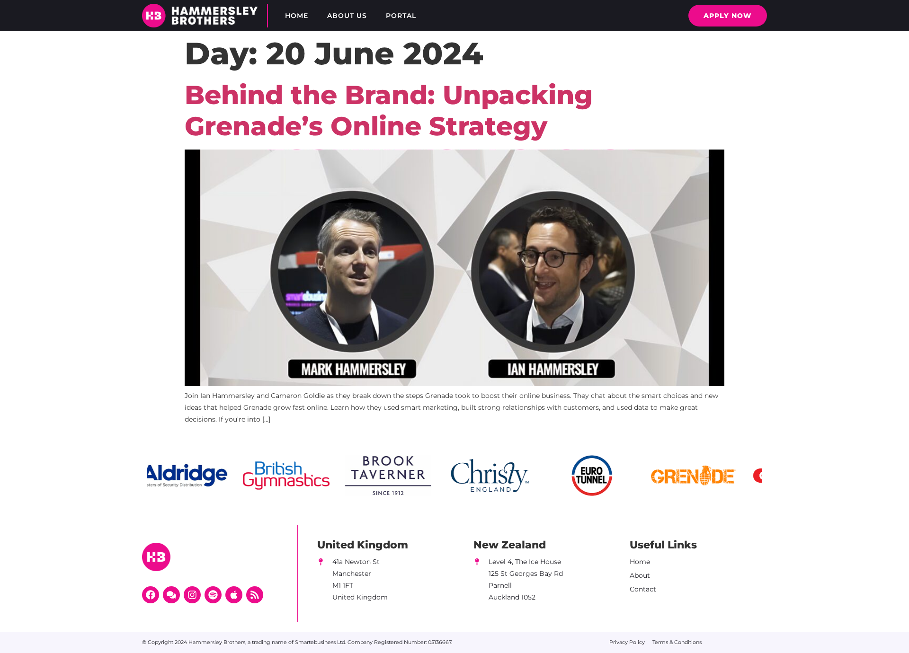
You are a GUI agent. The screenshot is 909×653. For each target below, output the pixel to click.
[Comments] (171, 594)
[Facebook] (150, 594)
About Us (347, 15)
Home (296, 15)
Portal (401, 15)
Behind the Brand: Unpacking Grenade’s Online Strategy (389, 110)
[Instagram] (192, 594)
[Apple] (233, 594)
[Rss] (254, 594)
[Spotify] (213, 594)
